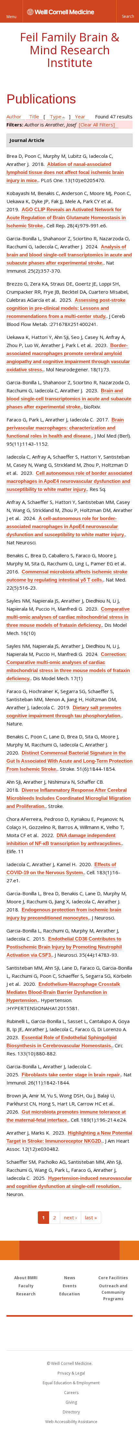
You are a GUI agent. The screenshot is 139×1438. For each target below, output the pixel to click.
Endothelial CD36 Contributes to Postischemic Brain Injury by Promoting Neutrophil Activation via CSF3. (64, 947)
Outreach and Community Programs (113, 1292)
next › (70, 1217)
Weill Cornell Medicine (69, 1326)
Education (69, 1294)
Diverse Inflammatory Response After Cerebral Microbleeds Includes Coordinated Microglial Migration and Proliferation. (68, 798)
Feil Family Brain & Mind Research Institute (69, 50)
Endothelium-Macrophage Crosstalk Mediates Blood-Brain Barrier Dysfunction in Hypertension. (63, 992)
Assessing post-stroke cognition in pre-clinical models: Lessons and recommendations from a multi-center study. (65, 308)
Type (55, 116)
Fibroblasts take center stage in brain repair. (71, 1074)
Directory (71, 1412)
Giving (71, 1402)
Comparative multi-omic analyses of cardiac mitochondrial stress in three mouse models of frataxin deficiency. (68, 617)
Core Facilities (113, 1277)
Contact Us (129, 1250)
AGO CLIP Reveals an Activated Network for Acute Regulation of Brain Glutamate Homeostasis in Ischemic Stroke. (66, 217)
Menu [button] (11, 16)
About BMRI (25, 1277)
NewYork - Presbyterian (69, 1340)
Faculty (26, 1286)
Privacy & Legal (71, 1373)
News (69, 1277)
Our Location (9, 1250)
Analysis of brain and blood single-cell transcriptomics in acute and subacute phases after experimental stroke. (69, 255)
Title (34, 116)
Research (26, 1294)
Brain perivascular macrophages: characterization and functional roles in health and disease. (65, 428)
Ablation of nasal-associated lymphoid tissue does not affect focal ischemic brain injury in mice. (65, 172)
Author (13, 116)
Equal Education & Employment (71, 1383)
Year (80, 116)
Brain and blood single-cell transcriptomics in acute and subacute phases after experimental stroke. (68, 398)
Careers (71, 1392)
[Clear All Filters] (97, 124)
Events (70, 1286)
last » (91, 1217)
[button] (127, 11)
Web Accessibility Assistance (71, 1421)
